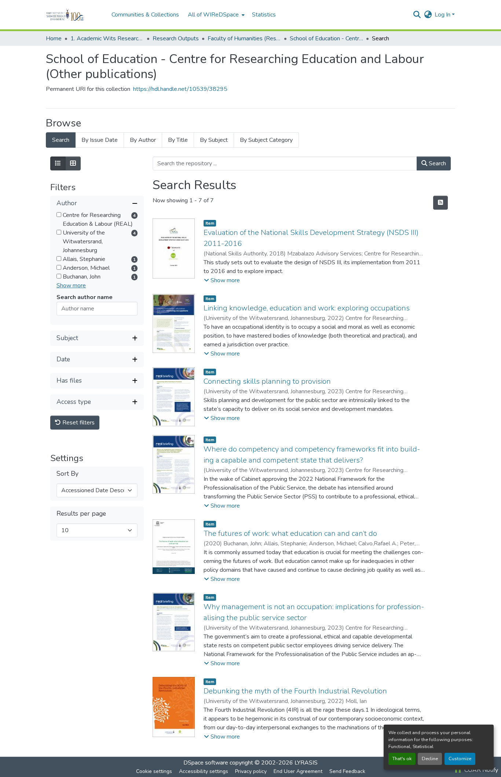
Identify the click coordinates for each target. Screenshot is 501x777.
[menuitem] (215, 14)
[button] (75, 14)
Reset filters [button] (78, 423)
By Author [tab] (143, 140)
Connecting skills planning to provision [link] (267, 381)
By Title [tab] (178, 140)
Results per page (81, 514)
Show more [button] (71, 285)
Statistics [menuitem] (264, 15)
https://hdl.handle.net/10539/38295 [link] (180, 89)
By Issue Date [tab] (99, 140)
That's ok (402, 758)
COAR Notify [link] (480, 770)
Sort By (67, 474)
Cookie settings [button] (154, 771)
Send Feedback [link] (347, 771)
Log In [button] (443, 15)
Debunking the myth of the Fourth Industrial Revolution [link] (295, 691)
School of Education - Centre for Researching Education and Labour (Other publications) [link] (326, 38)
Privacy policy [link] (251, 771)
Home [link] (54, 38)
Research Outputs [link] (176, 38)
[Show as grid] (73, 163)
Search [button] (436, 163)
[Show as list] (58, 163)
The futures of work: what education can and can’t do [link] (290, 533)
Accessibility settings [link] (203, 771)
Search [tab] (60, 140)
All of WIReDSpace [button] (213, 15)
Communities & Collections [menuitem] (145, 15)
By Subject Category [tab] (266, 140)
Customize (460, 758)
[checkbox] (58, 214)
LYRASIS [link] (306, 763)
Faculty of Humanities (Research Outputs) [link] (244, 38)
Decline (430, 758)
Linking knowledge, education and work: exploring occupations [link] (307, 308)
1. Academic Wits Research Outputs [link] (107, 38)
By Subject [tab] (214, 140)
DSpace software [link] (205, 763)
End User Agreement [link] (298, 771)
